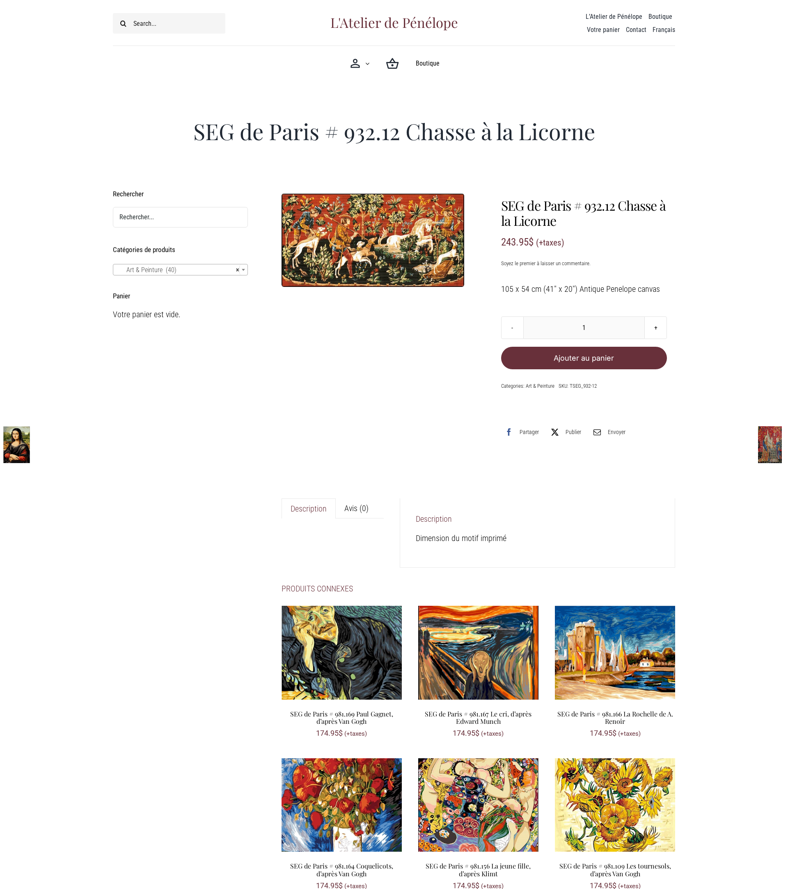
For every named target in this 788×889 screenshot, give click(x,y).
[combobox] (180, 269)
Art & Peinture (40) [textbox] (178, 270)
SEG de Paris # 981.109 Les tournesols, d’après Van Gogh (615, 870)
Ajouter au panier (584, 358)
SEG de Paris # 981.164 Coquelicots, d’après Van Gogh (341, 870)
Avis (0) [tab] (356, 508)
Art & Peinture (540, 386)
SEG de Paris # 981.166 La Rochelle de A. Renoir (615, 717)
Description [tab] (309, 509)
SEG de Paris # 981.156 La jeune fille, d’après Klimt (478, 870)
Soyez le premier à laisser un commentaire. (546, 263)
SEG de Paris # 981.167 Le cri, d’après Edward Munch (478, 717)
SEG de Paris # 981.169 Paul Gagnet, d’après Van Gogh (341, 717)
